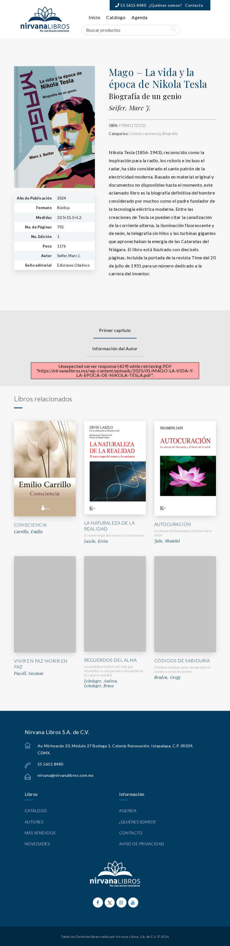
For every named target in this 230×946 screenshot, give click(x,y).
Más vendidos (40, 832)
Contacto (194, 5)
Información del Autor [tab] (115, 348)
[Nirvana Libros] (45, 19)
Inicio (94, 17)
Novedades (37, 843)
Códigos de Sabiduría (182, 660)
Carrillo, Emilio (28, 531)
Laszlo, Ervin (96, 541)
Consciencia (30, 524)
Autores (34, 821)
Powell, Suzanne (29, 673)
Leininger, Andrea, (101, 681)
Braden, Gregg (167, 677)
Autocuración (172, 524)
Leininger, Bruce (99, 685)
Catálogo (115, 17)
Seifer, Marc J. (130, 108)
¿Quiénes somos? (165, 5)
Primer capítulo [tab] (115, 330)
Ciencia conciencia (145, 133)
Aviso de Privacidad (141, 843)
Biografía (170, 133)
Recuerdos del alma (110, 660)
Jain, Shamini (167, 541)
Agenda (139, 17)
